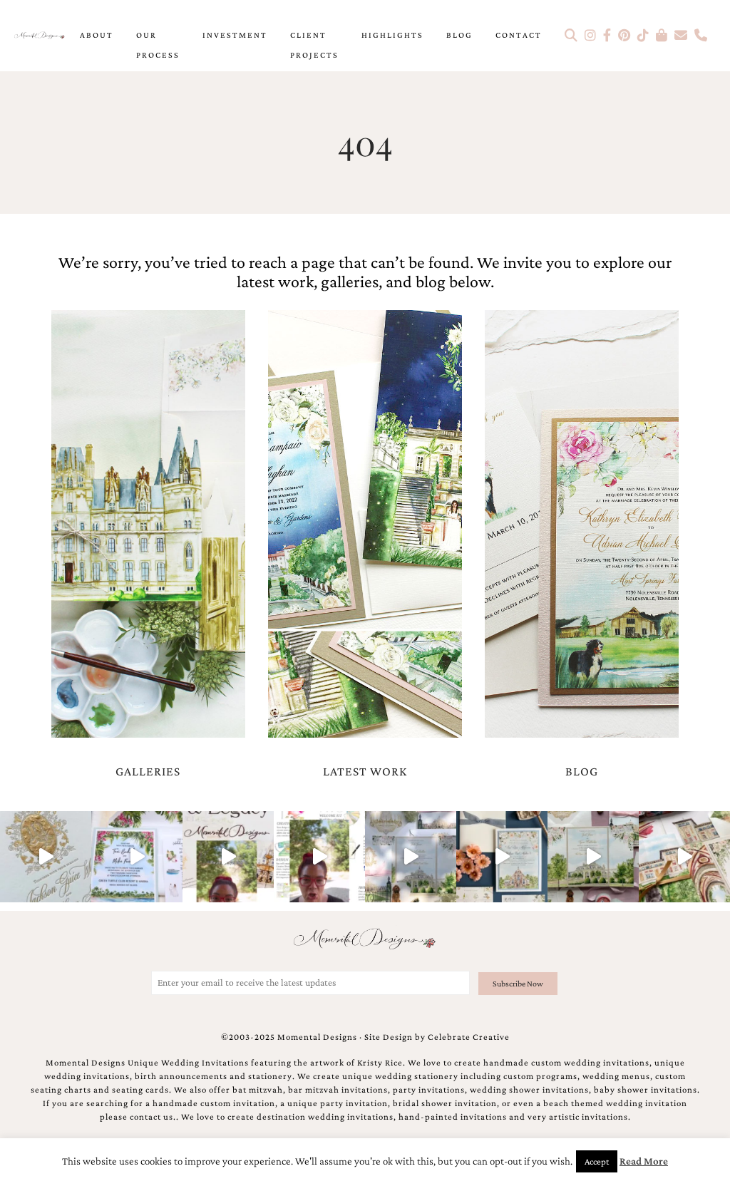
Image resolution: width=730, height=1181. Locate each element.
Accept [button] (597, 1161)
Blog (459, 35)
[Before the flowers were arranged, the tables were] (410, 856)
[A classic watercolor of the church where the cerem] (502, 856)
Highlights (392, 35)
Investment (234, 35)
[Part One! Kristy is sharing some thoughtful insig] (319, 856)
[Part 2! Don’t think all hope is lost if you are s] (228, 856)
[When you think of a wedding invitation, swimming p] (136, 856)
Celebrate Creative (469, 1037)
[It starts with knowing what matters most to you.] (684, 856)
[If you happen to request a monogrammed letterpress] (45, 856)
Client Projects (314, 45)
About (96, 35)
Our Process (158, 45)
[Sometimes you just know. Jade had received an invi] (593, 856)
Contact (518, 35)
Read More (644, 1161)
